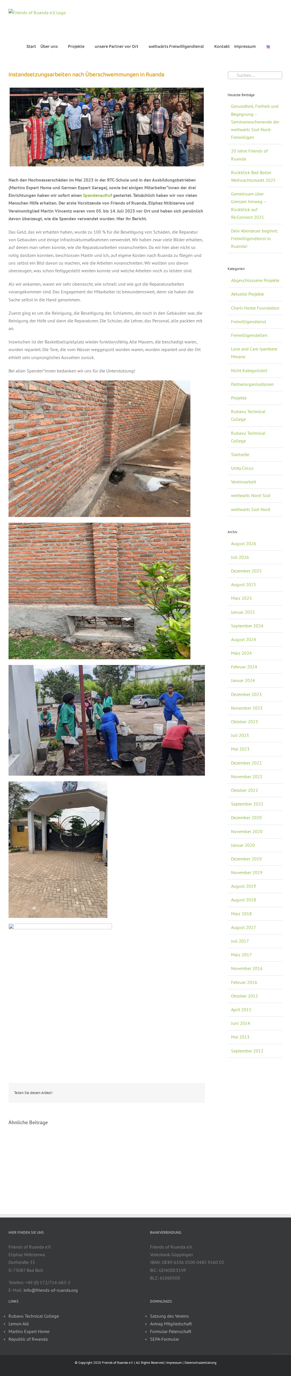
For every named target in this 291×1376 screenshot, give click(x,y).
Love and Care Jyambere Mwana (254, 352)
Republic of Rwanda (28, 1339)
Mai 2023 (240, 749)
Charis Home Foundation (255, 308)
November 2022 (247, 776)
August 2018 (243, 900)
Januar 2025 (243, 612)
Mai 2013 (240, 1037)
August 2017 (243, 927)
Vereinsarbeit (243, 482)
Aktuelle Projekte (247, 294)
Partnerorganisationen (252, 384)
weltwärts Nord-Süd (250, 495)
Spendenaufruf (97, 195)
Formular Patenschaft (170, 1331)
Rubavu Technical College (248, 415)
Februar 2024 (244, 667)
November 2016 (247, 968)
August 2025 (243, 584)
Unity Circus (242, 468)
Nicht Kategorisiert (249, 370)
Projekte (239, 398)
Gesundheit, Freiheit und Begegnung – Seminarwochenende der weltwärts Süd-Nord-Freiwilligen (255, 121)
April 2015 (241, 1009)
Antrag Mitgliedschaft (171, 1323)
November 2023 (247, 708)
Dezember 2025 (246, 571)
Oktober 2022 (244, 790)
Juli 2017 (240, 941)
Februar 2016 (244, 982)
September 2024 (247, 626)
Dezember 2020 (246, 817)
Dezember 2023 (246, 694)
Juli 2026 (240, 557)
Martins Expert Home (29, 1331)
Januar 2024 (243, 680)
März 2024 (241, 653)
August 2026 (243, 543)
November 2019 (247, 872)
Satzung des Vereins (169, 1316)
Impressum (174, 1362)
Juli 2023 (240, 735)
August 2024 (243, 639)
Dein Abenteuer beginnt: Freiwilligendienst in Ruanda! (254, 238)
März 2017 (241, 954)
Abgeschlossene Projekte (255, 280)
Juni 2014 (240, 1023)
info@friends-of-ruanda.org (51, 1290)
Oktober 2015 (244, 996)
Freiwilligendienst (248, 321)
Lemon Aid (19, 1323)
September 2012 (247, 1051)
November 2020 (247, 831)
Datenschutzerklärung (200, 1362)
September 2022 (247, 804)
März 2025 (241, 598)
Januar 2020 (243, 845)
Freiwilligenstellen (249, 335)
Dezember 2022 (246, 763)
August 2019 (243, 886)
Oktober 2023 (244, 721)
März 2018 (241, 913)
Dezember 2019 (246, 859)
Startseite (240, 454)
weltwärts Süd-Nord (250, 509)
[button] (276, 46)
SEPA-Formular (164, 1339)
